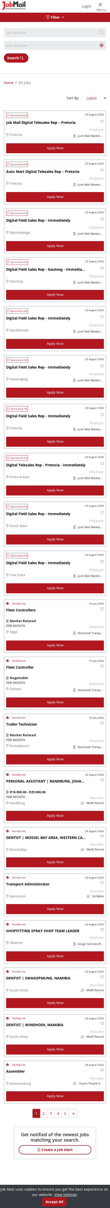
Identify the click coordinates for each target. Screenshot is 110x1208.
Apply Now (55, 148)
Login (86, 6)
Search (13, 57)
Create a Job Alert (56, 1149)
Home (9, 82)
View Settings (65, 1194)
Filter (55, 17)
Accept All (54, 1201)
